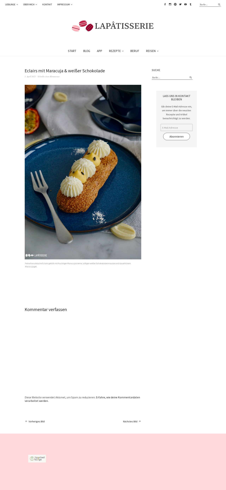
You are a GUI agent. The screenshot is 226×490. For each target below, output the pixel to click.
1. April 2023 (30, 76)
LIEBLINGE (10, 4)
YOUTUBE (185, 4)
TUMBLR (190, 4)
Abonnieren (177, 136)
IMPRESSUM (63, 4)
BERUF (134, 51)
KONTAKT (47, 4)
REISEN (151, 51)
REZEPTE (115, 51)
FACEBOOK (165, 4)
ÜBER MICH (28, 4)
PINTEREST (175, 4)
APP (99, 51)
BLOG (86, 51)
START (72, 51)
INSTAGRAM (170, 4)
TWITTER (180, 4)
